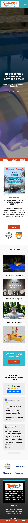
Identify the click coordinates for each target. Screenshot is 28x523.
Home (7, 509)
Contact (19, 513)
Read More (14, 227)
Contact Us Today (14, 91)
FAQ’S (20, 511)
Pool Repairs (19, 509)
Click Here (14, 362)
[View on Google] (5, 426)
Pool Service (12, 509)
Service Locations (11, 513)
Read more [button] (7, 444)
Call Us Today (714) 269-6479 (14, 521)
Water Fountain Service (11, 511)
